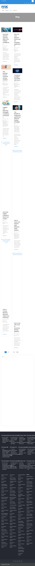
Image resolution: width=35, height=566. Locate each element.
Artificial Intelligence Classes (5, 48)
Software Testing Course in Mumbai (16, 129)
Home (3, 10)
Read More (4, 61)
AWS (16, 335)
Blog (11, 10)
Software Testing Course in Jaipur (17, 126)
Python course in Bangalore (17, 234)
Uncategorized (17, 334)
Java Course (16, 51)
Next (17, 352)
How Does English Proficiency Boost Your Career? (6, 215)
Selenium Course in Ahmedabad (6, 121)
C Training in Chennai (13, 505)
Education (16, 48)
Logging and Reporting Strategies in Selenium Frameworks (6, 112)
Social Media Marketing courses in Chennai (21, 495)
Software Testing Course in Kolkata (16, 128)
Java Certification (16, 50)
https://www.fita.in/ (30, 476)
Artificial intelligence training (5, 50)
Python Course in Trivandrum (16, 238)
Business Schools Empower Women (5, 84)
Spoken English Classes (5, 223)
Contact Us (15, 10)
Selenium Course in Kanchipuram (5, 126)
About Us (6, 10)
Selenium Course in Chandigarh (5, 122)
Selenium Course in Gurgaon (5, 124)
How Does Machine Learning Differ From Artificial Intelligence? (6, 39)
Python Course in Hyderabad (16, 236)
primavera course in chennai (5, 322)
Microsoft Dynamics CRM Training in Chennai (13, 498)
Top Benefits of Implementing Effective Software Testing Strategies (17, 117)
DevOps (18, 335)
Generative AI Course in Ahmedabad (17, 85)
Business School (6, 83)
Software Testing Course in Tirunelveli (17, 131)
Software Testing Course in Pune (16, 130)
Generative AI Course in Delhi (17, 87)
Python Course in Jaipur (17, 237)
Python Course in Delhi (16, 235)
